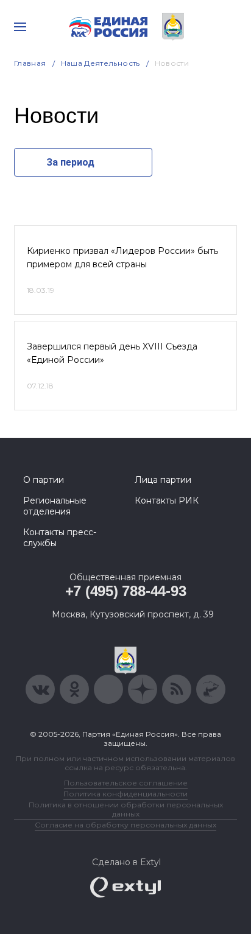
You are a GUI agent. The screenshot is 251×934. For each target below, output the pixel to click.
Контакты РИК (167, 500)
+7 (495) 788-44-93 (125, 591)
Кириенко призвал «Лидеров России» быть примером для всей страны (122, 257)
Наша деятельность (100, 63)
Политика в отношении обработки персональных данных (126, 809)
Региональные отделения (55, 506)
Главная (30, 63)
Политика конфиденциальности (125, 793)
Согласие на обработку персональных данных (125, 824)
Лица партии (163, 479)
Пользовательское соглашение (126, 782)
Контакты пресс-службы (59, 538)
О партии (43, 479)
